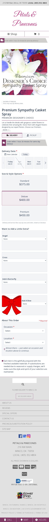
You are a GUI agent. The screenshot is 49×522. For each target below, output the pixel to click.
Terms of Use (42, 513)
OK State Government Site (34, 509)
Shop (14, 34)
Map (25, 519)
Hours (42, 519)
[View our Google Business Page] (24, 437)
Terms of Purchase (25, 513)
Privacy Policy (8, 513)
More (5, 130)
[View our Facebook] (20, 437)
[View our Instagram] (28, 437)
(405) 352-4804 (40, 3)
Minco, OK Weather (11, 509)
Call (9, 519)
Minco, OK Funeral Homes (14, 505)
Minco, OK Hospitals (37, 505)
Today (25, 154)
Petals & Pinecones (24, 19)
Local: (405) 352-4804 (24, 455)
